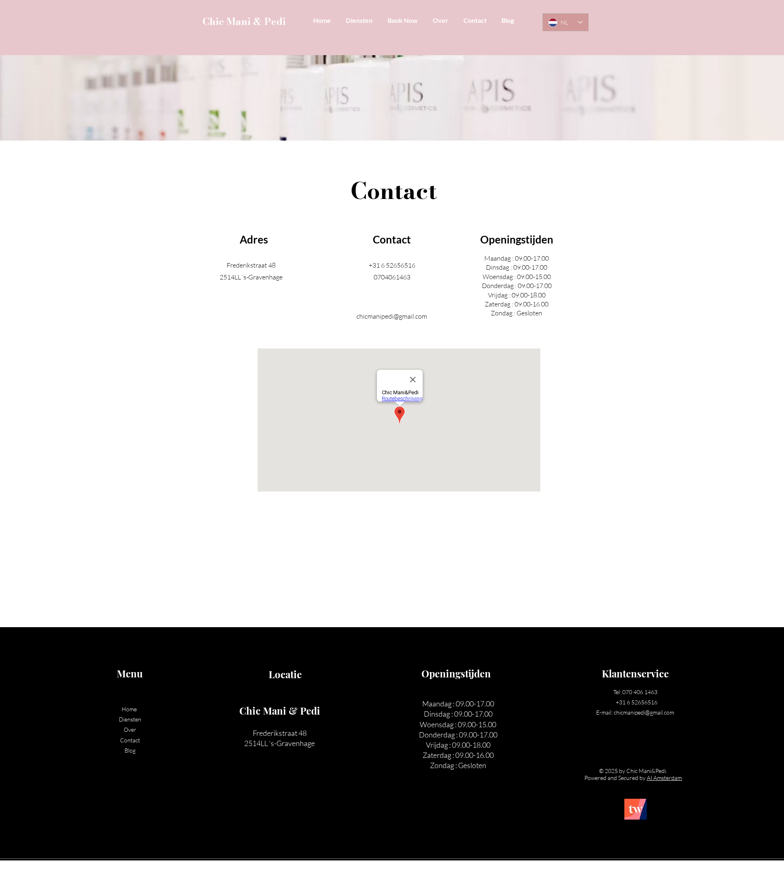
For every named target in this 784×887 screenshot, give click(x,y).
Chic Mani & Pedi (244, 21)
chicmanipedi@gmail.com (391, 316)
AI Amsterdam (664, 777)
